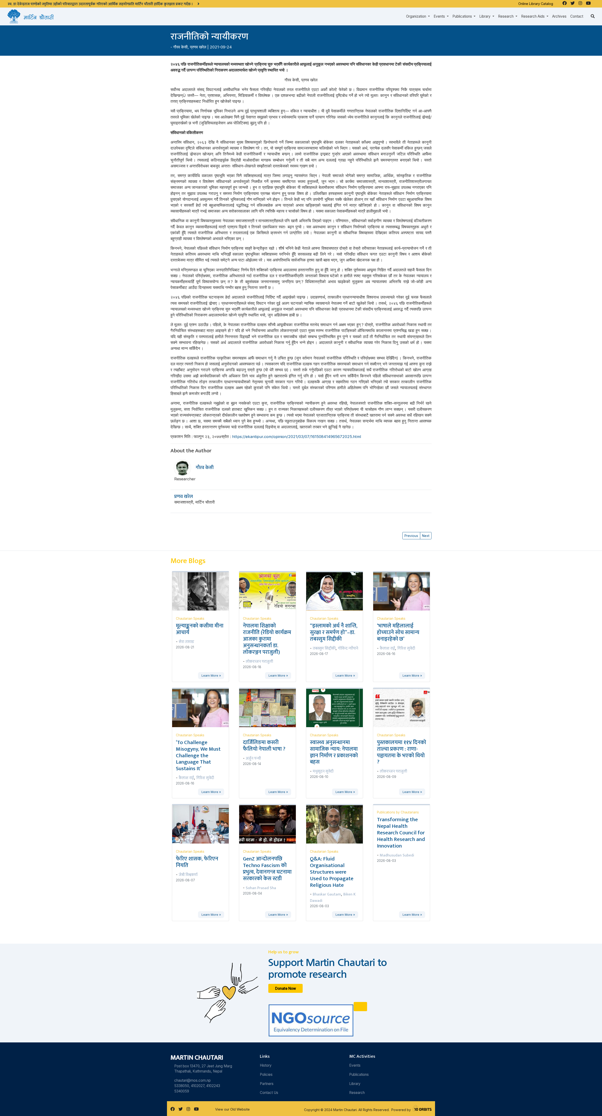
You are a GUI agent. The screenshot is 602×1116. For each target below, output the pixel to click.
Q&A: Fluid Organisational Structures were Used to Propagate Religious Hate (331, 871)
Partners (266, 1083)
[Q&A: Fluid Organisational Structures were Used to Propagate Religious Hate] (337, 824)
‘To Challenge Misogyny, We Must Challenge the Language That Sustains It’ (198, 755)
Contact (576, 16)
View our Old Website (232, 1109)
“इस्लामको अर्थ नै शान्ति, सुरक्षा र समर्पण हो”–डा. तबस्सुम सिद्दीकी (333, 632)
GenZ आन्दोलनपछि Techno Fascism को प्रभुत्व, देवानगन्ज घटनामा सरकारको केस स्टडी (267, 868)
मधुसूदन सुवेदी (323, 771)
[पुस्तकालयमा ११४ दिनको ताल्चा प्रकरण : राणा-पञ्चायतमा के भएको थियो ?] (404, 707)
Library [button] (485, 16)
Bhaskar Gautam (327, 894)
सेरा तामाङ (186, 642)
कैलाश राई (387, 648)
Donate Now (285, 988)
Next (425, 536)
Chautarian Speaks (190, 618)
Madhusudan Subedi (397, 855)
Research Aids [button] (533, 16)
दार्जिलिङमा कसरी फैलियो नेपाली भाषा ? (264, 745)
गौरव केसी (180, 47)
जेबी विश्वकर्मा (188, 875)
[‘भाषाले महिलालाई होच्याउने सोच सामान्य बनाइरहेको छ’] (404, 591)
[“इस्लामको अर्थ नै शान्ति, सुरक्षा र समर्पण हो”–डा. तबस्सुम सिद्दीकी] (337, 591)
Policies (266, 1074)
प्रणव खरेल (198, 47)
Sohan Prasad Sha (261, 888)
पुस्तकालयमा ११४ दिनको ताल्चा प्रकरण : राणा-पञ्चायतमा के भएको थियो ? (401, 752)
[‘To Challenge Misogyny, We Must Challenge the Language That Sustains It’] (203, 707)
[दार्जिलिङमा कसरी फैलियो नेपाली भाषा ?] (270, 707)
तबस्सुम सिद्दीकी (324, 648)
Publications (359, 1074)
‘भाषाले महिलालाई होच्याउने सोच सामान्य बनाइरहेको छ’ (398, 632)
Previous (411, 536)
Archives (559, 16)
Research (357, 1092)
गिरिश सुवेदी (406, 648)
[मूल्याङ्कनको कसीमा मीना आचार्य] (203, 591)
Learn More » (211, 675)
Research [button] (506, 16)
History (266, 1065)
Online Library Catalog (535, 4)
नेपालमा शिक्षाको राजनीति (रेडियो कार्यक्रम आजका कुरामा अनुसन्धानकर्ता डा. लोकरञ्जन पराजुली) (267, 638)
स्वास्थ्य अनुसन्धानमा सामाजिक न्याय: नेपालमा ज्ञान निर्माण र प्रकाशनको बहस (334, 752)
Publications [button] (462, 16)
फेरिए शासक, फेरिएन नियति (197, 862)
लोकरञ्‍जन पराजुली (259, 661)
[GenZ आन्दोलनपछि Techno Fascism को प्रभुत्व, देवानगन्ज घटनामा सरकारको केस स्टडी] (270, 824)
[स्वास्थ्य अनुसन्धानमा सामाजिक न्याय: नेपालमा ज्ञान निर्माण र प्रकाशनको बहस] (337, 707)
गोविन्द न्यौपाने (348, 648)
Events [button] (440, 16)
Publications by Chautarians (398, 812)
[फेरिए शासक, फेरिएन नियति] (203, 824)
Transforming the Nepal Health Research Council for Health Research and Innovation (401, 832)
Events (354, 1065)
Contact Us (269, 1092)
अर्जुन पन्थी (253, 758)
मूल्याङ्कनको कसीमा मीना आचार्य (199, 629)
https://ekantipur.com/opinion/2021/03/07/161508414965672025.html (296, 436)
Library (354, 1083)
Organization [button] (416, 16)
